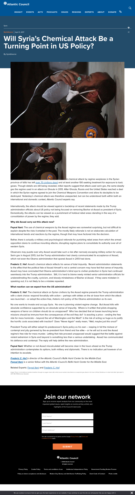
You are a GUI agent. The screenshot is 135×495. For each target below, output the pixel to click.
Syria (5, 25)
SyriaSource (8, 32)
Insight (18, 12)
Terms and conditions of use (53, 469)
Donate (112, 12)
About (101, 12)
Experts (89, 12)
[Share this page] (128, 32)
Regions (76, 12)
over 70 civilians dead (47, 182)
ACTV (40, 12)
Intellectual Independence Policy (77, 469)
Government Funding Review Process (103, 469)
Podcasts (52, 12)
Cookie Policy (35, 469)
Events (30, 12)
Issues (64, 12)
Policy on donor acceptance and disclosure (32, 474)
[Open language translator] (120, 12)
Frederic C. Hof (51, 367)
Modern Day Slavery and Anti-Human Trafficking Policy (68, 474)
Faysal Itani (33, 367)
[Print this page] (128, 27)
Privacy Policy (75, 436)
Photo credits (113, 474)
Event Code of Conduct (97, 474)
